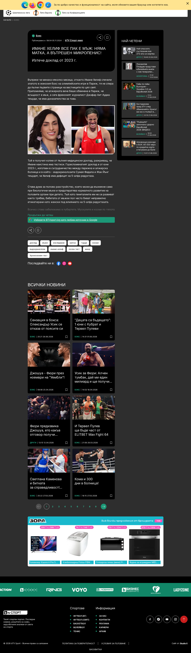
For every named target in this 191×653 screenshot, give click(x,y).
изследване (58, 243)
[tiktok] (158, 619)
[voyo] (77, 589)
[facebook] (150, 619)
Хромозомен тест (39, 255)
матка (73, 243)
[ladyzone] (179, 589)
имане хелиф (56, 249)
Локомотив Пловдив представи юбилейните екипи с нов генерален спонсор (146, 68)
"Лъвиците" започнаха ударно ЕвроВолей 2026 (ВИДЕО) (145, 126)
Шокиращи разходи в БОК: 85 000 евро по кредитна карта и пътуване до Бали (146, 146)
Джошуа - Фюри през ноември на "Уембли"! (47, 375)
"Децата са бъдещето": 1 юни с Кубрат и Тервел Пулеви (93, 324)
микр (87, 249)
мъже (45, 243)
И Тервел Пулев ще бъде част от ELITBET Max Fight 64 (91, 430)
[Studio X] (183, 643)
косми (95, 243)
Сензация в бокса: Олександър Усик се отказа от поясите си (46, 324)
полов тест (74, 249)
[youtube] (167, 619)
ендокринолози (37, 249)
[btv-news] (103, 589)
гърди (84, 243)
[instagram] (175, 619)
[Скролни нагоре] (184, 619)
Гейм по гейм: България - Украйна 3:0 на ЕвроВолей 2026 (144, 88)
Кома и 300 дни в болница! (87, 481)
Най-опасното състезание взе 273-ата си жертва (145, 51)
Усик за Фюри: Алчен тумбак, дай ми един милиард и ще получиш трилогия (93, 377)
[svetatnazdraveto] (153, 589)
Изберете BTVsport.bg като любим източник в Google (65, 219)
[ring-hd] (52, 589)
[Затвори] (187, 3)
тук (158, 521)
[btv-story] (26, 589)
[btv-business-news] (128, 589)
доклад (33, 243)
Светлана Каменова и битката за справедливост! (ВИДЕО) (46, 483)
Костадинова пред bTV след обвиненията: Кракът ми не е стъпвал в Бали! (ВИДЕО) (146, 108)
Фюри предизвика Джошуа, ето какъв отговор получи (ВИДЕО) (45, 430)
